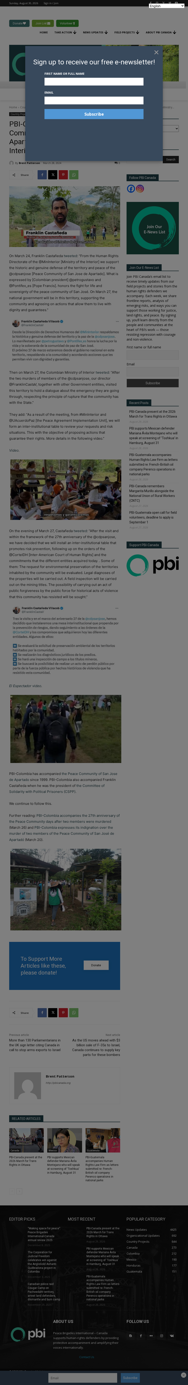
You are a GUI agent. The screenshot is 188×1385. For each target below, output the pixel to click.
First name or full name (64, 74)
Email (48, 92)
